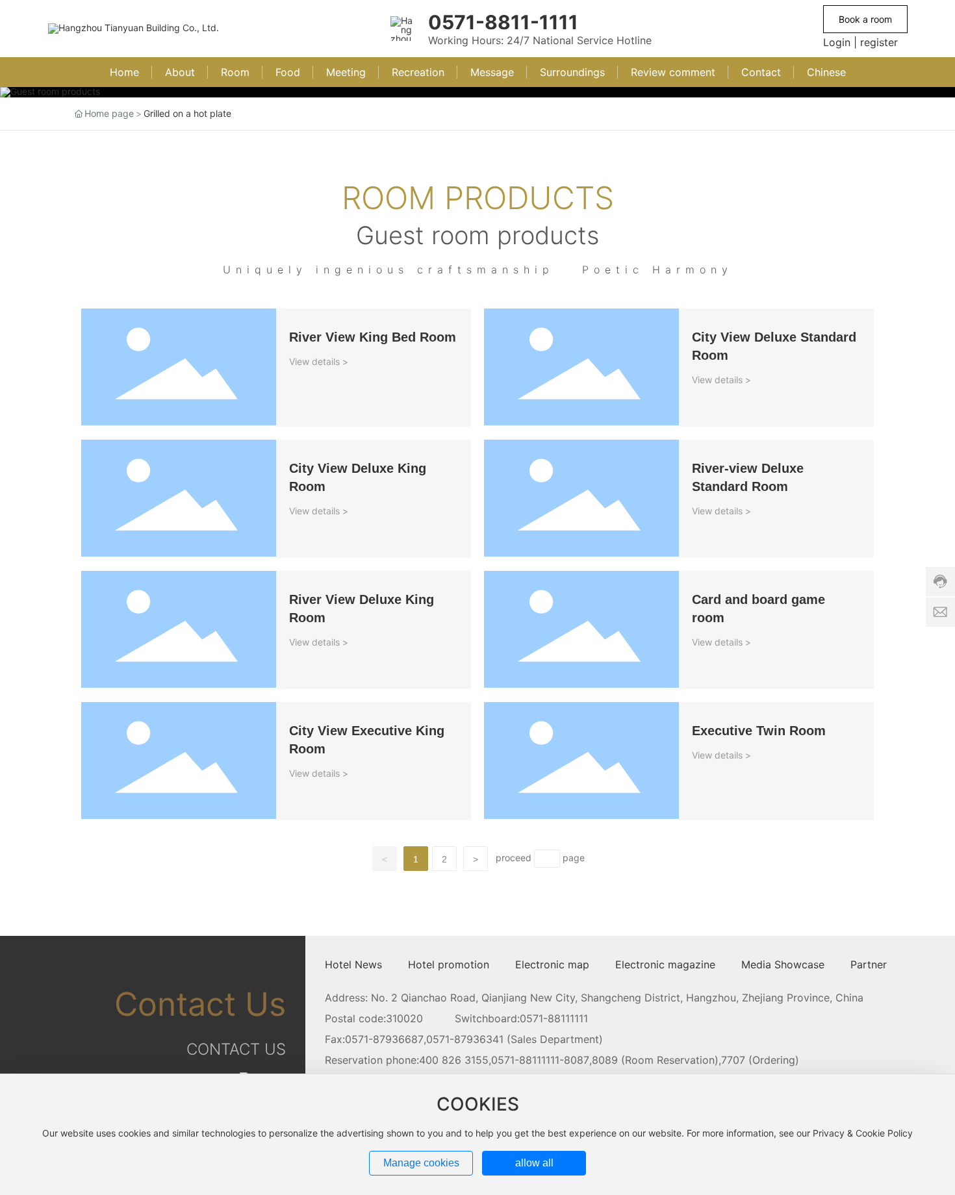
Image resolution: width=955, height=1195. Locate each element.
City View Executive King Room (153, 708)
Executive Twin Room (530, 708)
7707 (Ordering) (760, 1059)
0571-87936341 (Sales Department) (514, 1039)
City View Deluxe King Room (145, 446)
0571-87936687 (384, 1039)
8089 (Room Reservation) (655, 1059)
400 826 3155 (454, 1059)
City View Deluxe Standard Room (560, 314)
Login (836, 42)
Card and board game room (546, 577)
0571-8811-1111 (503, 22)
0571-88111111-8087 (540, 1059)
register (879, 42)
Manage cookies (421, 1162)
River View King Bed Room (140, 314)
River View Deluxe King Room (148, 577)
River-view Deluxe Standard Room (562, 446)
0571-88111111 (554, 1018)
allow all (534, 1162)
